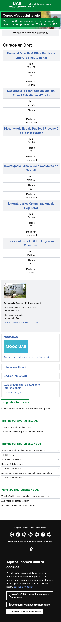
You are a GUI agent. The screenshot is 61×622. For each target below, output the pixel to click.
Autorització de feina (11, 468)
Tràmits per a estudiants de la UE (16, 427)
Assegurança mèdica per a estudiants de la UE (22, 431)
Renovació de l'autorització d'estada (18, 505)
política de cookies (24, 586)
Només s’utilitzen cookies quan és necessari (30, 595)
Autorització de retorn (11, 477)
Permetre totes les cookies (26, 611)
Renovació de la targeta (12, 464)
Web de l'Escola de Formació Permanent (22, 322)
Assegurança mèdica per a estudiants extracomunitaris (26, 473)
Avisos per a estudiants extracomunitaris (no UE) (23, 450)
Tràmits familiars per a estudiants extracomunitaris (25, 496)
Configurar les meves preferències (30, 604)
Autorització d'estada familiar (15, 501)
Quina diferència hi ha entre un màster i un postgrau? (25, 408)
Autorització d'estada (11, 459)
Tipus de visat (7, 455)
